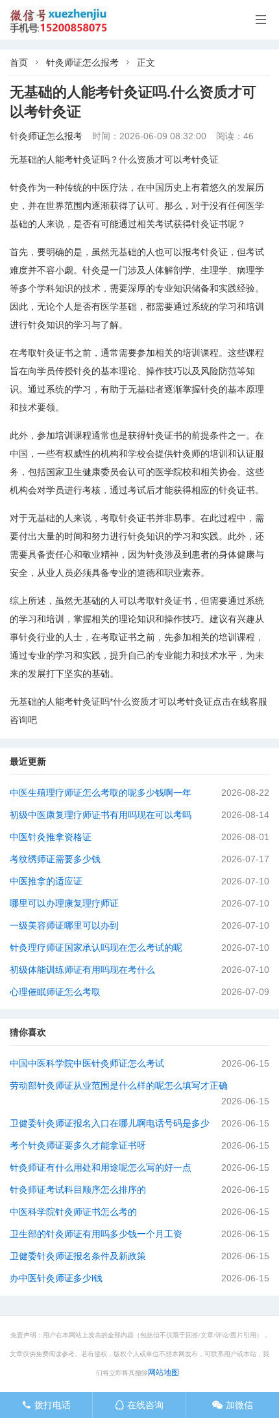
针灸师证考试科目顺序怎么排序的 (78, 1189)
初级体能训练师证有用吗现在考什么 (82, 969)
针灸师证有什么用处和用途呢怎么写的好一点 (100, 1167)
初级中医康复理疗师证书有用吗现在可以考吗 (100, 815)
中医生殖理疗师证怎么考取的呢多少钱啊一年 (100, 792)
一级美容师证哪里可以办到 (64, 925)
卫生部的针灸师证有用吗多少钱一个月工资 (96, 1234)
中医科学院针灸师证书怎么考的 (73, 1212)
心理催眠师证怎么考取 (55, 992)
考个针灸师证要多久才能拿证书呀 (78, 1145)
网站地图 (163, 1372)
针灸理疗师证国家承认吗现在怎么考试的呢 (96, 947)
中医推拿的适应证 (46, 881)
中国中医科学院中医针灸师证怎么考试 (87, 1063)
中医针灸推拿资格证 (50, 837)
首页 (19, 62)
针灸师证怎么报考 (82, 62)
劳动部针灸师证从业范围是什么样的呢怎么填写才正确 (119, 1085)
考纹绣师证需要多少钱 (55, 859)
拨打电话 (46, 1405)
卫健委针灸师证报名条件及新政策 (78, 1256)
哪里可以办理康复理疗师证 (64, 903)
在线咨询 (139, 1405)
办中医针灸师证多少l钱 (56, 1278)
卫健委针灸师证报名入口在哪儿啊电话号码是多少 (110, 1123)
